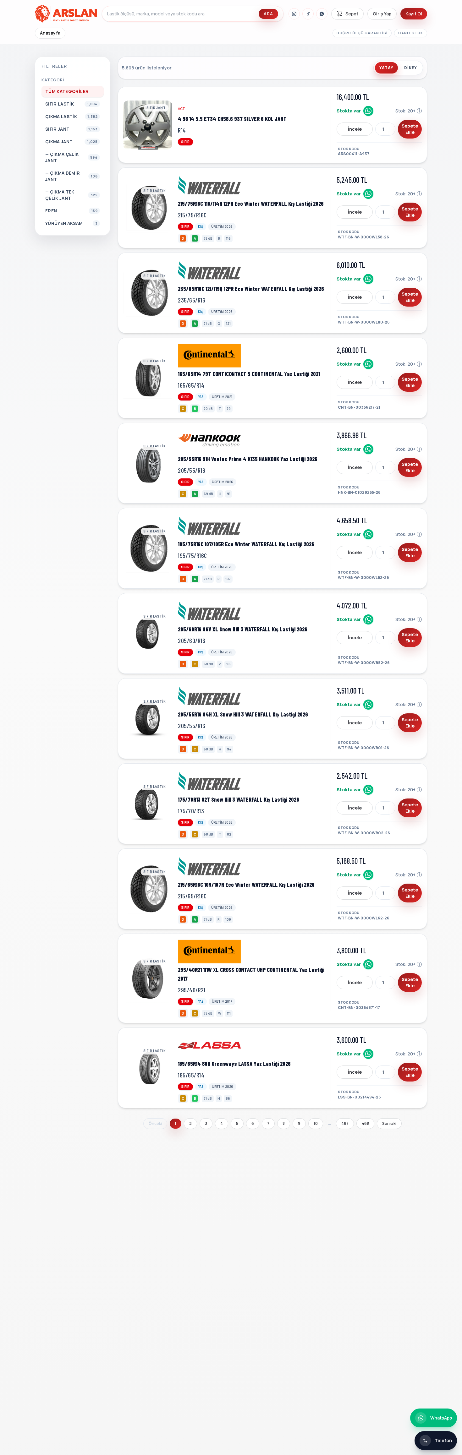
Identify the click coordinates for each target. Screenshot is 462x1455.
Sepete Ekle (410, 129)
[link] (272, 125)
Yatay (386, 67)
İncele (355, 129)
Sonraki (389, 1123)
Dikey (410, 67)
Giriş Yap (382, 14)
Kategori (52, 80)
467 (345, 1123)
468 (365, 1123)
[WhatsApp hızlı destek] (368, 111)
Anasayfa (50, 33)
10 (316, 1123)
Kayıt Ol (413, 14)
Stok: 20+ (408, 111)
